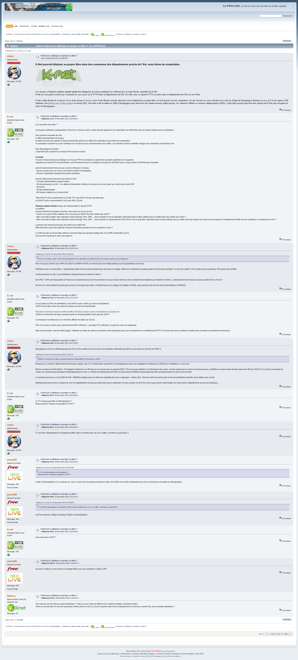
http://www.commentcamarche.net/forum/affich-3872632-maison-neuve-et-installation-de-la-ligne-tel (77, 312)
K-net (10, 116)
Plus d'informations (167, 651)
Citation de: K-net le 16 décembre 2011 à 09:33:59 (55, 467)
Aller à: (261, 634)
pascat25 (267, 100)
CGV (263, 369)
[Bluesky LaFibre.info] (8, 85)
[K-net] (8, 142)
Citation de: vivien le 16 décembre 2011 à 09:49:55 (55, 502)
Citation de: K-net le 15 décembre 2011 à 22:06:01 (55, 254)
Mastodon (126, 654)
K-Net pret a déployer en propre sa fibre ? (59, 56)
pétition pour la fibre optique (60, 103)
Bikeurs (11, 596)
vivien (10, 56)
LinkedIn (135, 654)
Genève (88, 100)
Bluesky (115, 654)
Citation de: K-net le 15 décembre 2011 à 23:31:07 (55, 354)
